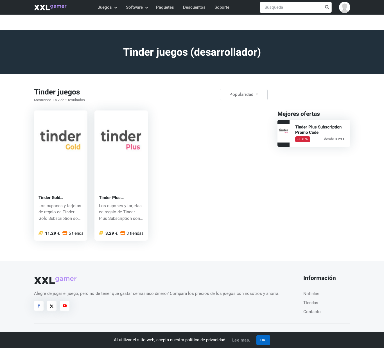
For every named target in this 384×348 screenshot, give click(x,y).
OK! (263, 340)
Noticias (311, 293)
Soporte (221, 7)
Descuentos (194, 7)
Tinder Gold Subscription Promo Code (57, 197)
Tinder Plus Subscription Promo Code (117, 197)
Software (134, 7)
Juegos (105, 7)
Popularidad (242, 94)
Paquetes (165, 7)
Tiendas (310, 302)
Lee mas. (241, 340)
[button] (344, 7)
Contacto (312, 311)
